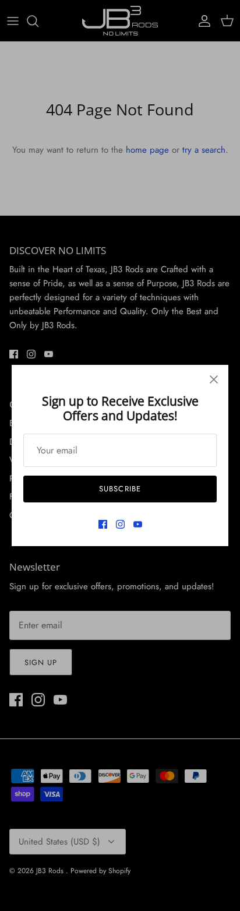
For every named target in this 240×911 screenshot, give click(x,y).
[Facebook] (102, 524)
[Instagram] (120, 524)
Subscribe (119, 488)
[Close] (214, 379)
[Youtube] (137, 524)
